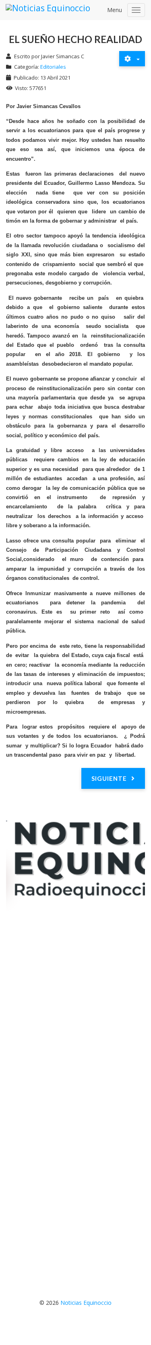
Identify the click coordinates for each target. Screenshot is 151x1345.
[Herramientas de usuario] (132, 58)
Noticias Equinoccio (86, 1302)
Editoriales (53, 66)
